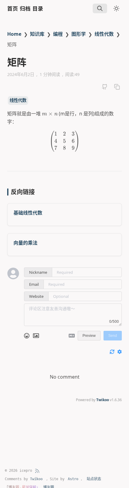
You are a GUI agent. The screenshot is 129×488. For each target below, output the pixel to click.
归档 (25, 8)
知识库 (37, 34)
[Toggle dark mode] (116, 8)
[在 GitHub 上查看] (105, 87)
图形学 (78, 34)
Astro (73, 479)
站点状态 (94, 479)
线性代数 (104, 34)
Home (14, 34)
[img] (100, 8)
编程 (58, 34)
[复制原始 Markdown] (117, 87)
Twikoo (102, 399)
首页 (12, 8)
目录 (37, 8)
